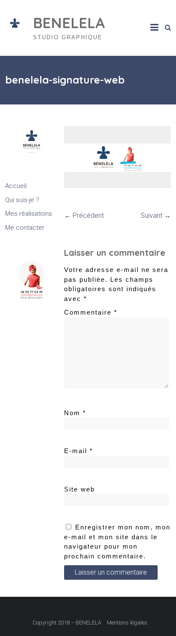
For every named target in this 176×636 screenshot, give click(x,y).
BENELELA (69, 23)
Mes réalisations (28, 213)
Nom (75, 412)
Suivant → (156, 215)
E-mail (78, 450)
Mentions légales (127, 622)
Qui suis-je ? (22, 200)
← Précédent (84, 215)
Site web (79, 489)
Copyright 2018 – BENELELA (66, 622)
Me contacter (24, 227)
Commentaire (90, 312)
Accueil (15, 186)
